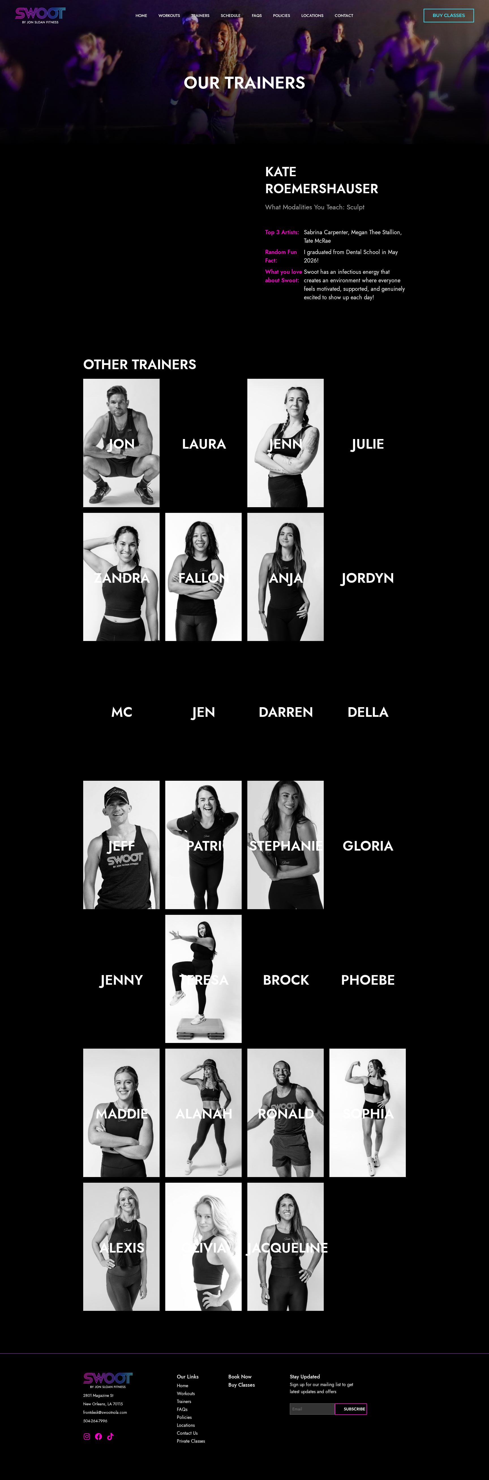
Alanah (204, 1114)
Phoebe (368, 980)
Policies (281, 15)
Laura (204, 444)
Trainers (200, 15)
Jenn (286, 444)
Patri (204, 846)
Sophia (368, 1114)
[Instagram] (87, 1436)
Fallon (204, 578)
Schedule (231, 15)
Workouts (169, 15)
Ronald (286, 1114)
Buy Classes (241, 1385)
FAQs (257, 15)
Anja (286, 578)
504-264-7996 (95, 1421)
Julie (368, 444)
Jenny (122, 980)
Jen (203, 712)
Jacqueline (287, 1248)
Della (368, 712)
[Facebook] (98, 1436)
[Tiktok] (110, 1436)
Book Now (240, 1376)
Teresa (204, 980)
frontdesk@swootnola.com (105, 1412)
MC (121, 712)
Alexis (122, 1248)
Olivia (203, 1248)
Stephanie (286, 846)
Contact (344, 15)
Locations (312, 15)
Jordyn (368, 578)
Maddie (122, 1114)
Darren (286, 712)
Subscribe (354, 1409)
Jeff (121, 846)
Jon (122, 444)
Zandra (122, 578)
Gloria (368, 846)
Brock (286, 980)
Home (141, 15)
